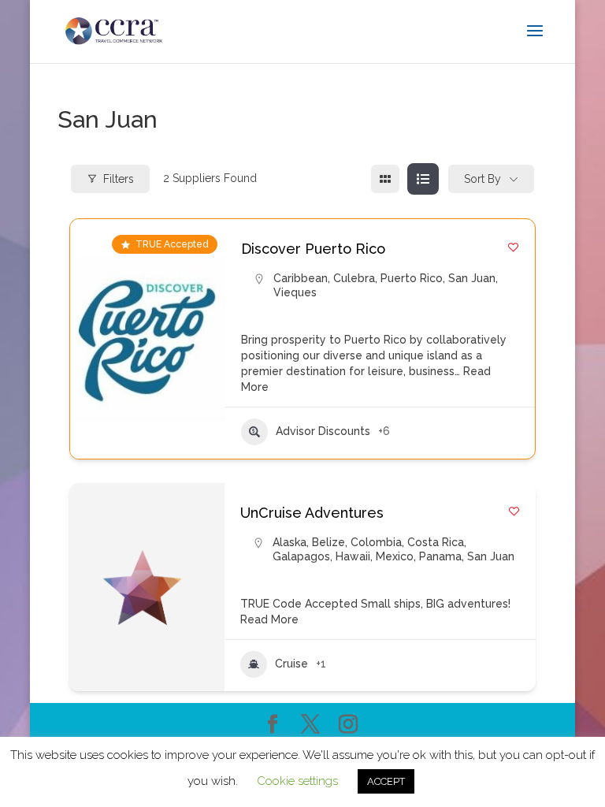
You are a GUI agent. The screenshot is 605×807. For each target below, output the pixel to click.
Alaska (289, 542)
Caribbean (300, 278)
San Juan (472, 278)
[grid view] (385, 179)
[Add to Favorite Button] (513, 247)
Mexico (395, 556)
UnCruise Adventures (312, 512)
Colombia (376, 542)
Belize (328, 542)
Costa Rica (435, 542)
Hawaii (353, 556)
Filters (118, 179)
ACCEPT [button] (386, 781)
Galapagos (301, 556)
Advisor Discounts (323, 431)
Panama (440, 556)
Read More (269, 619)
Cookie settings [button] (297, 781)
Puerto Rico (411, 278)
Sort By (482, 179)
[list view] (423, 179)
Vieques (295, 292)
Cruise (291, 663)
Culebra (354, 278)
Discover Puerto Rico (313, 248)
